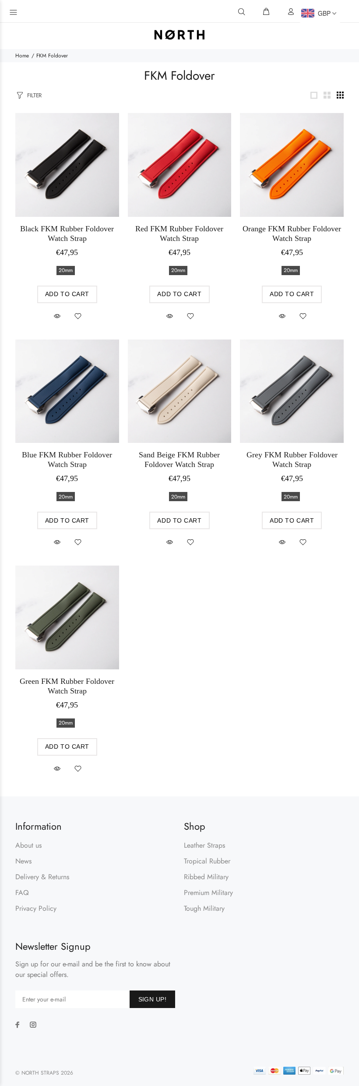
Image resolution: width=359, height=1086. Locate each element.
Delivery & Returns (42, 877)
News (23, 861)
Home (22, 56)
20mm (66, 270)
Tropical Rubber (207, 861)
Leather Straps (204, 845)
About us (28, 845)
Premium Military (208, 893)
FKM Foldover (52, 56)
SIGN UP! (152, 999)
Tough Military (204, 908)
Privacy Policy (35, 908)
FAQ (22, 893)
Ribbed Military (206, 877)
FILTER (34, 95)
